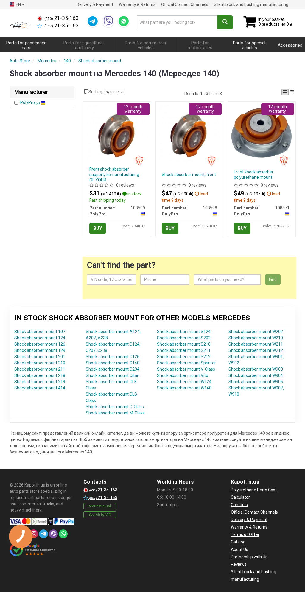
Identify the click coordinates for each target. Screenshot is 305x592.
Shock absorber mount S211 (184, 350)
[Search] (225, 22)
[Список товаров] (291, 92)
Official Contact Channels (184, 4)
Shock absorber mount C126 (112, 356)
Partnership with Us (249, 556)
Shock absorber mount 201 (39, 356)
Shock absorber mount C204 (112, 369)
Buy (97, 228)
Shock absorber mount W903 (255, 369)
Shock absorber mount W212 (255, 350)
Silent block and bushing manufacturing (251, 4)
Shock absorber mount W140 (184, 388)
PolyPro (30, 102)
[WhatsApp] (124, 21)
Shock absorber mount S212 (184, 356)
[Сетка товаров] (285, 92)
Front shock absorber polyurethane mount (253, 175)
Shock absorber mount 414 (39, 388)
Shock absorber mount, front (189, 174)
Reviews (239, 564)
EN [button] (18, 4)
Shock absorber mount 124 (39, 337)
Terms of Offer (245, 534)
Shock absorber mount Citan (112, 375)
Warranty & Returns (137, 4)
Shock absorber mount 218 (39, 375)
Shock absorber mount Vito (182, 375)
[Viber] (108, 21)
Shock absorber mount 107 (39, 331)
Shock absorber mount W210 (255, 337)
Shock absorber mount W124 (184, 381)
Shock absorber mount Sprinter (186, 363)
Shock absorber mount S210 (184, 344)
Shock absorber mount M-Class (115, 413)
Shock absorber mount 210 (39, 363)
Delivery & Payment (95, 4)
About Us (239, 549)
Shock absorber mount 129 (39, 350)
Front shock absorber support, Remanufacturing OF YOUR (114, 174)
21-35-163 (61, 18)
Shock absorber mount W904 (255, 375)
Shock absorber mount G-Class (115, 406)
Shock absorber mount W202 (255, 331)
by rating (113, 92)
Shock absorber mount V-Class (186, 369)
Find (273, 279)
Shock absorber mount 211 (39, 369)
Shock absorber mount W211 (255, 344)
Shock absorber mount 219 (39, 381)
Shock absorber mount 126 (39, 344)
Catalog (238, 542)
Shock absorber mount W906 (255, 381)
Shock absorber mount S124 (184, 331)
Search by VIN (99, 514)
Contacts (239, 504)
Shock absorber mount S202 (184, 337)
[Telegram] (93, 21)
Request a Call (100, 506)
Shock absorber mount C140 (112, 363)
